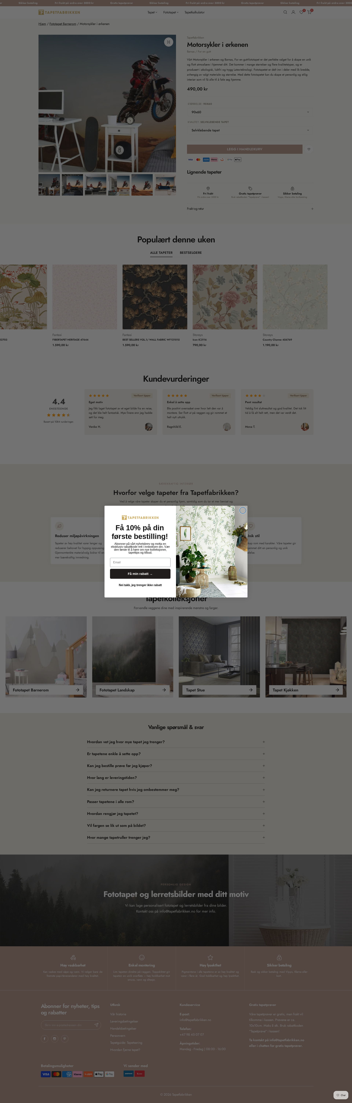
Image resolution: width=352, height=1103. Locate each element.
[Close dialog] (243, 510)
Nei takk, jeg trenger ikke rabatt (140, 584)
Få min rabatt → (140, 573)
